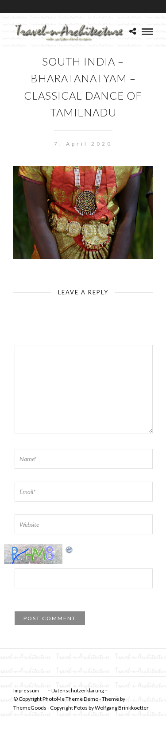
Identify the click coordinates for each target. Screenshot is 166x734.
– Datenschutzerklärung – (78, 690)
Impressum (26, 690)
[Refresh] (69, 548)
